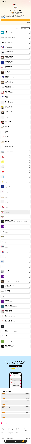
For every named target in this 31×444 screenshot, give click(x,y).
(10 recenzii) (15, 12)
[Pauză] (23, 441)
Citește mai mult (3, 17)
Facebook (17, 13)
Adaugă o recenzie (19, 12)
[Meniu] (29, 2)
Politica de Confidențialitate (26, 430)
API (16, 429)
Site (13, 13)
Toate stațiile (2, 429)
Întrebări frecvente (10, 432)
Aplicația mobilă (10, 429)
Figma (17, 432)
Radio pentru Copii (3, 433)
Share (29, 22)
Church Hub (10, 433)
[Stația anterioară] (21, 441)
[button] (10, 441)
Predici (2, 432)
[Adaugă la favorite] (19, 441)
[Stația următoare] (25, 441)
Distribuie (4, 391)
